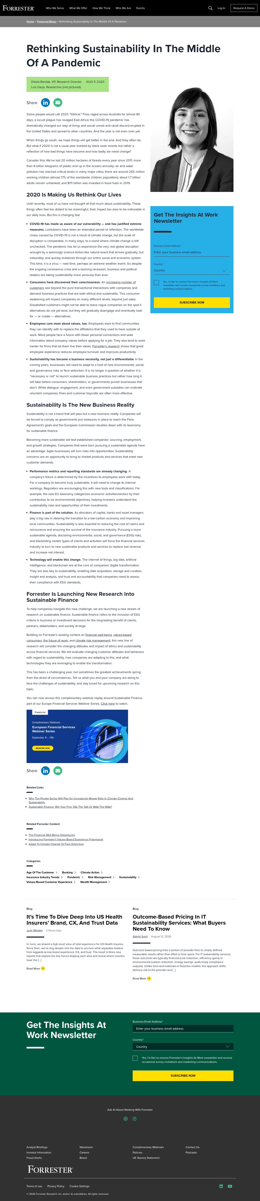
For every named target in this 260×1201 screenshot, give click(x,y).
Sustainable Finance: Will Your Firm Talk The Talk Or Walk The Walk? (70, 807)
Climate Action (90, 872)
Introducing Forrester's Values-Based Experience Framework (66, 839)
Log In (221, 8)
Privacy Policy (55, 1186)
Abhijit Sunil (140, 936)
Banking (67, 872)
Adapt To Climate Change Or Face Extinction (56, 844)
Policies (137, 1152)
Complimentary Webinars (148, 1147)
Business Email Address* (167, 246)
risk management (99, 877)
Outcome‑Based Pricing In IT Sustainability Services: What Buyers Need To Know (179, 922)
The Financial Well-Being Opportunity (52, 835)
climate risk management (93, 640)
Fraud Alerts (34, 1158)
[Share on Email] (57, 102)
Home (30, 22)
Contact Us (192, 1147)
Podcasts (191, 1152)
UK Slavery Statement (146, 1158)
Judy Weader (35, 930)
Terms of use (34, 1186)
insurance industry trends (43, 877)
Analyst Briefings (37, 1147)
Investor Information (39, 1152)
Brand (83, 1158)
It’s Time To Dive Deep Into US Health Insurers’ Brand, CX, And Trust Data (74, 919)
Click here (108, 703)
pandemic (73, 877)
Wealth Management (93, 882)
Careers (84, 1152)
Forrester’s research (106, 346)
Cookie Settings (79, 1186)
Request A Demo (244, 8)
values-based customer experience (49, 882)
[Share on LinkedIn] (45, 102)
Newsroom (86, 1147)
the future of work (55, 640)
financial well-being (98, 635)
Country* (158, 264)
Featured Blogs (47, 22)
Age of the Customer (40, 872)
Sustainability (127, 877)
